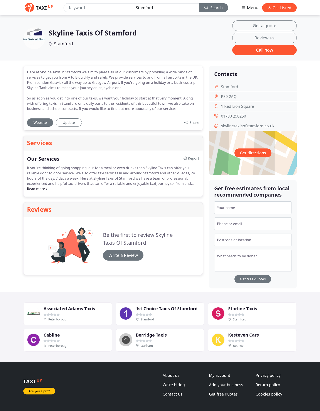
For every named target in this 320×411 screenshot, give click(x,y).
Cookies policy (269, 394)
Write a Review (123, 255)
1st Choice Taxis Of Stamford (167, 309)
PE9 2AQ (229, 96)
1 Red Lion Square (237, 106)
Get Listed (281, 7)
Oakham (147, 346)
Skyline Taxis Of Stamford (93, 32)
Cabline (52, 335)
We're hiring (174, 384)
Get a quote (264, 26)
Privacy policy (268, 375)
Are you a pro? (39, 391)
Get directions (253, 152)
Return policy (268, 384)
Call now (264, 50)
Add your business (226, 384)
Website (40, 122)
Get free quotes (253, 279)
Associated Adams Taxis (69, 309)
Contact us (172, 394)
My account (219, 375)
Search (216, 7)
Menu (252, 7)
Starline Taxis (242, 309)
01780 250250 (233, 116)
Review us (264, 38)
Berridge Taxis (151, 335)
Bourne (238, 346)
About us (171, 375)
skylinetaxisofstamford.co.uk (248, 125)
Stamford (63, 44)
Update (69, 122)
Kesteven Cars (243, 335)
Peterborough (58, 319)
